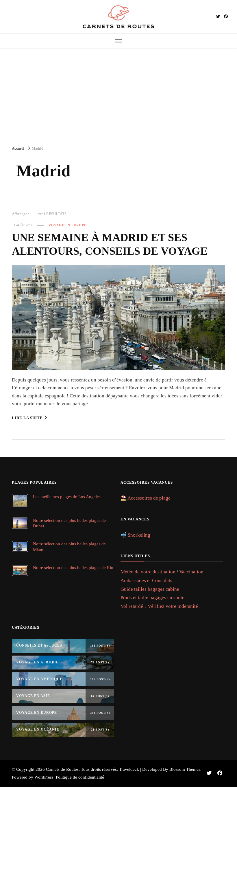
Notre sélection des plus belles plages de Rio (73, 567)
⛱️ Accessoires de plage (146, 498)
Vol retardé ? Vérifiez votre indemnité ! (161, 606)
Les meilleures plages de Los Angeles (67, 496)
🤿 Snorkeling (135, 535)
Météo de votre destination (148, 572)
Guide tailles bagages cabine (150, 589)
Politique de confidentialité (80, 777)
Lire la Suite (27, 418)
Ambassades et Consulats (146, 580)
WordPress (43, 777)
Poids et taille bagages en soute (152, 597)
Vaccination (191, 572)
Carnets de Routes (62, 769)
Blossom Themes (184, 769)
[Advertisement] (118, 94)
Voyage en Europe (67, 225)
